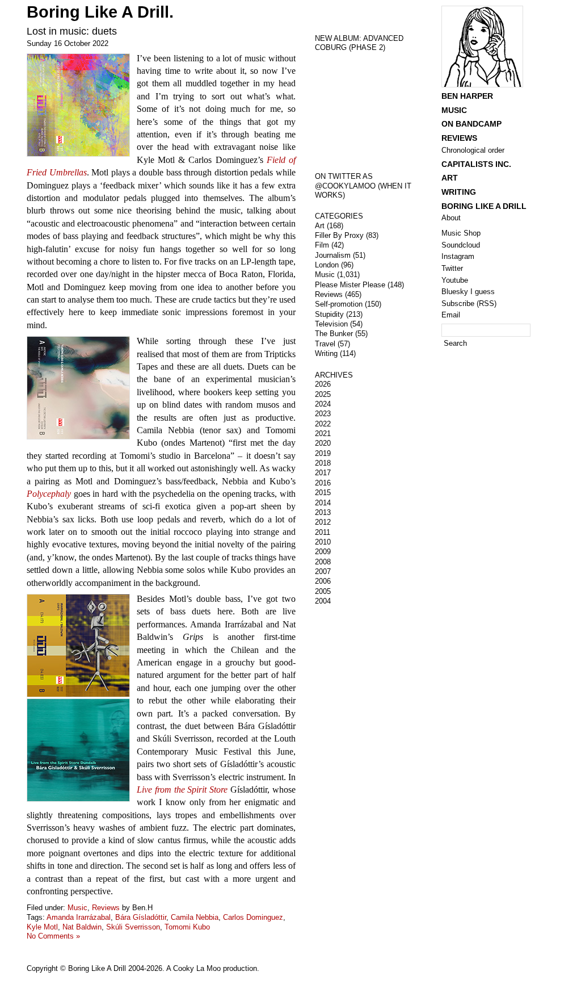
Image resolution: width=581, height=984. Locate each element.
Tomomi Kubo (187, 927)
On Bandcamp (471, 123)
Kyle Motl (42, 927)
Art (320, 225)
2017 (323, 472)
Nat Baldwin (82, 927)
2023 (323, 413)
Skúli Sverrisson (133, 927)
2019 (323, 453)
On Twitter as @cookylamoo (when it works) (363, 185)
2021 (323, 433)
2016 (323, 483)
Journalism (333, 255)
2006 (323, 581)
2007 (323, 571)
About (451, 217)
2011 (322, 532)
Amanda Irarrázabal (79, 917)
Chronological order (472, 150)
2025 (323, 394)
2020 (323, 443)
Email (450, 315)
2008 (323, 562)
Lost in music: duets (72, 31)
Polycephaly (49, 494)
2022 (323, 424)
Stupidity (329, 314)
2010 (323, 542)
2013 (323, 512)
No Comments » (53, 936)
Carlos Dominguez (253, 917)
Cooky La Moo (197, 968)
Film (322, 245)
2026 (323, 384)
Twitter (452, 268)
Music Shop (461, 233)
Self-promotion (339, 304)
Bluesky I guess (468, 291)
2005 (323, 591)
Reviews (106, 907)
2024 (323, 404)
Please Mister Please (350, 284)
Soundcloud (460, 245)
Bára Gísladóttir (140, 917)
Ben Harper (467, 96)
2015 (323, 492)
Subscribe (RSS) (468, 303)
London (327, 265)
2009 (323, 551)
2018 (323, 463)
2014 (323, 503)
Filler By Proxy (339, 235)
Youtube (454, 280)
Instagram (457, 256)
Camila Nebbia (194, 917)
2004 (323, 601)
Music (77, 907)
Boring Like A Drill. (100, 12)
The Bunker (334, 333)
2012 (323, 522)
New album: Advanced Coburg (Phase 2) (359, 43)
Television (331, 324)
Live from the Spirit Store (182, 789)
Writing (326, 353)
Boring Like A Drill (484, 206)
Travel (325, 344)
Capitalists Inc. (476, 164)
